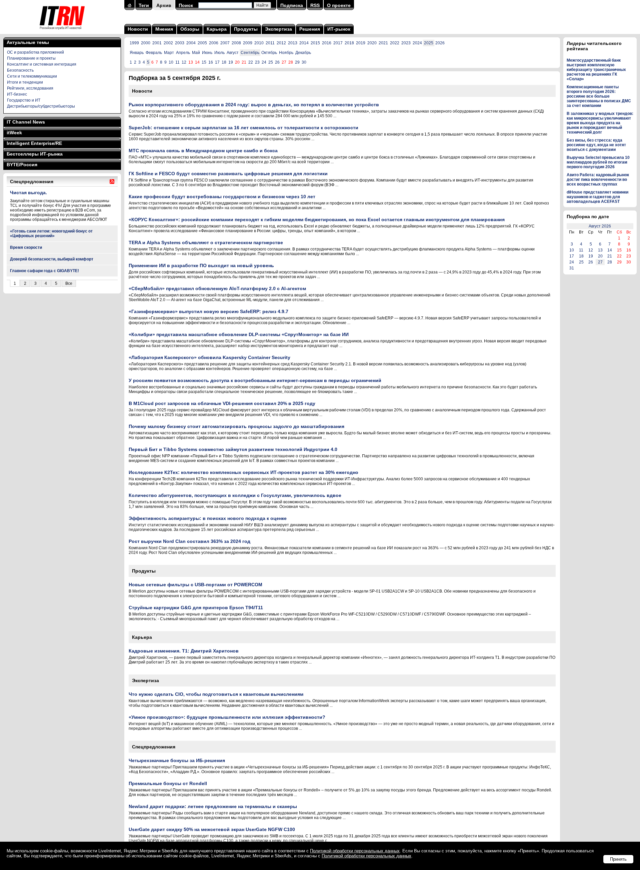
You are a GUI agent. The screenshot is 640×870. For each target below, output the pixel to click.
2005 (202, 43)
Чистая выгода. (28, 192)
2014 (304, 43)
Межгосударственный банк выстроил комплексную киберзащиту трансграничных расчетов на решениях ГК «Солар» (596, 69)
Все (68, 283)
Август (233, 52)
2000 (145, 43)
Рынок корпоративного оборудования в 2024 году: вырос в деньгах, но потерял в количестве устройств (254, 104)
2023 (406, 43)
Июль (219, 52)
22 (250, 62)
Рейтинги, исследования (30, 88)
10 (171, 62)
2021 (383, 43)
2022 (394, 43)
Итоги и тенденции (25, 82)
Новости (138, 29)
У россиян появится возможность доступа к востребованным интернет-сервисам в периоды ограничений (255, 380)
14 (609, 250)
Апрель (183, 52)
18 (224, 62)
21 (609, 256)
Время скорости (26, 247)
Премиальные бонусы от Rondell (168, 783)
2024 (417, 43)
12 (184, 62)
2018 (349, 43)
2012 (281, 43)
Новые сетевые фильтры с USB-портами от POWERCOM (195, 584)
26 (277, 62)
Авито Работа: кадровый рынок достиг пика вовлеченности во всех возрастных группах (598, 180)
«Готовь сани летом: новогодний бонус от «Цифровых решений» (51, 233)
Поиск (186, 5)
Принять (618, 859)
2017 (338, 43)
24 (264, 62)
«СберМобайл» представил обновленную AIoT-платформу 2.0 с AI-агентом (217, 288)
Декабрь (303, 52)
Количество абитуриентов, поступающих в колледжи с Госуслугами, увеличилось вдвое (235, 495)
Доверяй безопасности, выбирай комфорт (51, 259)
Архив (163, 5)
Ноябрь (286, 52)
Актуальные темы (28, 42)
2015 (315, 43)
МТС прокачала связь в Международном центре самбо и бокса (203, 150)
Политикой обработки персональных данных (355, 850)
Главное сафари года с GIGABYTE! (44, 270)
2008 (236, 43)
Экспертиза (278, 29)
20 (600, 256)
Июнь (207, 52)
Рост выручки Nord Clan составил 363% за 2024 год (189, 541)
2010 (259, 43)
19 (230, 62)
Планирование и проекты (31, 58)
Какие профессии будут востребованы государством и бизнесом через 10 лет (222, 196)
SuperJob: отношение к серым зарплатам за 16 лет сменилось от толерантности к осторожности (243, 127)
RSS (315, 5)
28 (609, 262)
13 (600, 250)
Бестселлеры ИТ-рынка (35, 154)
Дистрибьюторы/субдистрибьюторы (41, 106)
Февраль (154, 52)
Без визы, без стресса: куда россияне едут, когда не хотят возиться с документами (596, 145)
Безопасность (20, 70)
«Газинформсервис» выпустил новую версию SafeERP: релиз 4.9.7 (208, 311)
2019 (360, 43)
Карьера (217, 29)
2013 (292, 43)
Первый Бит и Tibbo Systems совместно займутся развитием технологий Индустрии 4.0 (233, 449)
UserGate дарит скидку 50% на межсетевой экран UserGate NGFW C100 (212, 829)
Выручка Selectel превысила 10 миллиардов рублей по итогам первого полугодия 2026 (598, 162)
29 (297, 62)
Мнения (164, 29)
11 (177, 62)
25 (270, 62)
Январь (137, 52)
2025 (428, 43)
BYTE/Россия (22, 164)
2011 (270, 43)
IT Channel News (26, 122)
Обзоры (189, 29)
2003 (179, 43)
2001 (157, 43)
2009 (247, 43)
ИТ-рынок (338, 29)
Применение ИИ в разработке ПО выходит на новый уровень (201, 265)
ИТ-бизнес (17, 94)
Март (169, 52)
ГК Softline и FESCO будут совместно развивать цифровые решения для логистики (228, 173)
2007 (225, 43)
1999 (134, 43)
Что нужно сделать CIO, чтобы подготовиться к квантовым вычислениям (216, 694)
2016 (326, 43)
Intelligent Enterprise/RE (34, 143)
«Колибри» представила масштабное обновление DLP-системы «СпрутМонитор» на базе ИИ (239, 334)
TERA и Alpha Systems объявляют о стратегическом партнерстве (206, 242)
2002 (168, 43)
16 (210, 62)
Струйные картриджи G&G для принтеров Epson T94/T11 (196, 607)
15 (204, 62)
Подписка (291, 5)
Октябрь (269, 52)
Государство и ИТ (23, 100)
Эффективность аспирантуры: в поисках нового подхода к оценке (208, 518)
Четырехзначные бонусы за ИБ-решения (177, 760)
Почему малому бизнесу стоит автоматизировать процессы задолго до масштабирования (236, 426)
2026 (440, 43)
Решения (309, 29)
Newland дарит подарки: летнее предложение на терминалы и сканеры (213, 806)
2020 (372, 43)
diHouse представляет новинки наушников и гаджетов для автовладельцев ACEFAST (597, 197)
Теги (144, 5)
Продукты (246, 29)
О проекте (339, 5)
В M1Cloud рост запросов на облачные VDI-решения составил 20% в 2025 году (222, 403)
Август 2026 (600, 226)
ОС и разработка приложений (35, 52)
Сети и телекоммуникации (32, 76)
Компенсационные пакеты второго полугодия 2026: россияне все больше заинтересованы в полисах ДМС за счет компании (599, 96)
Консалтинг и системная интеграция (41, 64)
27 (600, 262)
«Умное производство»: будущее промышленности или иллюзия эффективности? (227, 717)
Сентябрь (250, 52)
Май (196, 52)
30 (304, 62)
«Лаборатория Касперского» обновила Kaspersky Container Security (209, 357)
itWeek (14, 132)
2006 (213, 43)
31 (571, 268)
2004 (191, 43)
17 (217, 62)
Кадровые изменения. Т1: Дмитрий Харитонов (184, 650)
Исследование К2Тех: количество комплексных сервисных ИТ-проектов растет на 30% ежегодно (243, 472)
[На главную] (62, 31)
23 (257, 62)
